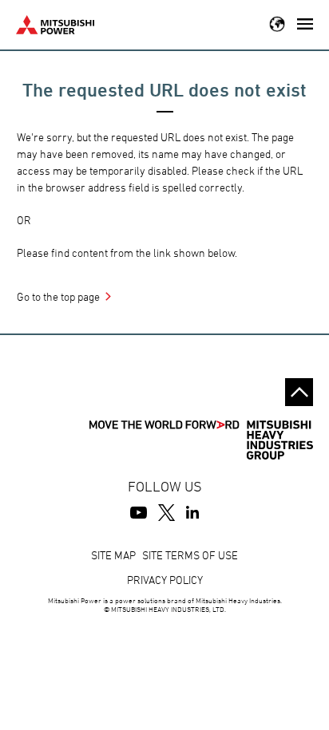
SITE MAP (113, 555)
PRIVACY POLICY (165, 579)
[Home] (55, 23)
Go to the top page (58, 296)
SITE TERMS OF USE (190, 555)
